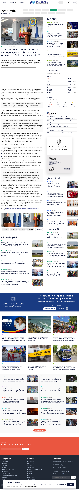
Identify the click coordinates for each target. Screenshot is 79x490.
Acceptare (71, 484)
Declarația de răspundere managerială (9, 475)
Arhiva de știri (30, 471)
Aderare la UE (62, 10)
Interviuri (51, 13)
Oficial (31, 10)
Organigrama (4, 465)
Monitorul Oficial (30, 477)
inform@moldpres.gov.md (61, 467)
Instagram (14, 229)
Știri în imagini (60, 13)
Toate (25, 10)
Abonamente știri (30, 463)
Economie (8, 11)
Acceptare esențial (61, 484)
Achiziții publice (5, 471)
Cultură (70, 10)
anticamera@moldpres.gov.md (62, 465)
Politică (38, 10)
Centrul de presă (30, 467)
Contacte (3, 479)
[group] (62, 25)
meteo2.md (57, 99)
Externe (44, 13)
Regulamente (4, 477)
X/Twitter (23, 229)
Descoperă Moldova (28, 13)
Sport (37, 13)
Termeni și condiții (31, 479)
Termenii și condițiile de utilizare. (30, 486)
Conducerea (4, 463)
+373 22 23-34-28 (58, 463)
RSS (28, 475)
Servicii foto (29, 465)
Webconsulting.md (61, 473)
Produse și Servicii (31, 461)
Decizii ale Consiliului (6, 473)
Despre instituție (5, 461)
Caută (73, 477)
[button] (75, 29)
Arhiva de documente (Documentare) (34, 469)
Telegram (31, 229)
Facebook (6, 229)
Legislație (4, 467)
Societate (45, 10)
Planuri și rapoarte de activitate (8, 469)
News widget (30, 473)
